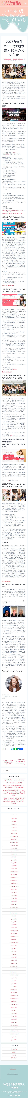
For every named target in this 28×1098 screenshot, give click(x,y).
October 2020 (14, 1001)
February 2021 (14, 989)
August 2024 (14, 889)
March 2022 (14, 960)
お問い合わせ (13, 1069)
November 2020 (14, 998)
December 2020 (14, 995)
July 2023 (14, 916)
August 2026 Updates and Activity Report (14, 780)
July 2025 (14, 857)
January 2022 (14, 963)
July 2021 (14, 981)
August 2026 (14, 818)
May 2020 (14, 1016)
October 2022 (14, 939)
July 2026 (14, 821)
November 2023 (14, 910)
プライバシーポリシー (12, 1074)
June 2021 (14, 984)
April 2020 (14, 1019)
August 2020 (14, 1007)
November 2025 (14, 845)
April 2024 (14, 901)
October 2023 (14, 913)
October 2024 (14, 883)
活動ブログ (20, 59)
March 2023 (14, 927)
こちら (13, 152)
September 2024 (14, 886)
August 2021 (14, 978)
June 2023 (14, 919)
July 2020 (14, 1010)
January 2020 (14, 1028)
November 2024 (14, 880)
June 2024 (14, 895)
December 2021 (14, 966)
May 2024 (14, 898)
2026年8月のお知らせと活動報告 (14, 783)
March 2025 (14, 868)
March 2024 (14, 904)
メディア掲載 (14, 1049)
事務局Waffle (7, 59)
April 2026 (14, 830)
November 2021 (14, 969)
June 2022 (14, 951)
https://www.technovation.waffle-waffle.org (13, 210)
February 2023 (14, 930)
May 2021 (14, 986)
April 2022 (14, 957)
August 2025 (14, 854)
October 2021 (14, 972)
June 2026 (14, 824)
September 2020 (14, 1004)
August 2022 (14, 945)
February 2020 (14, 1025)
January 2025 (14, 874)
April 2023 (14, 925)
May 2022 (14, 954)
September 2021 (14, 975)
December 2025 (14, 842)
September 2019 (14, 1034)
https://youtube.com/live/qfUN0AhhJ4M (12, 213)
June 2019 (14, 1040)
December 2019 (14, 1031)
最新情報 (15, 59)
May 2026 (14, 827)
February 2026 (14, 836)
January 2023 (14, 933)
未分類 (14, 1055)
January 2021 (14, 992)
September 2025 (14, 851)
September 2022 (14, 942)
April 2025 (14, 866)
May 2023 (14, 922)
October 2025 (14, 848)
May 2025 (14, 863)
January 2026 (14, 839)
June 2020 (14, 1013)
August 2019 (14, 1037)
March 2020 (14, 1022)
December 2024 (14, 877)
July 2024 (14, 892)
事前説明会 (6, 154)
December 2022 (14, 936)
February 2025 (14, 871)
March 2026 (14, 833)
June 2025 (14, 860)
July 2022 (14, 948)
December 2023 (14, 907)
